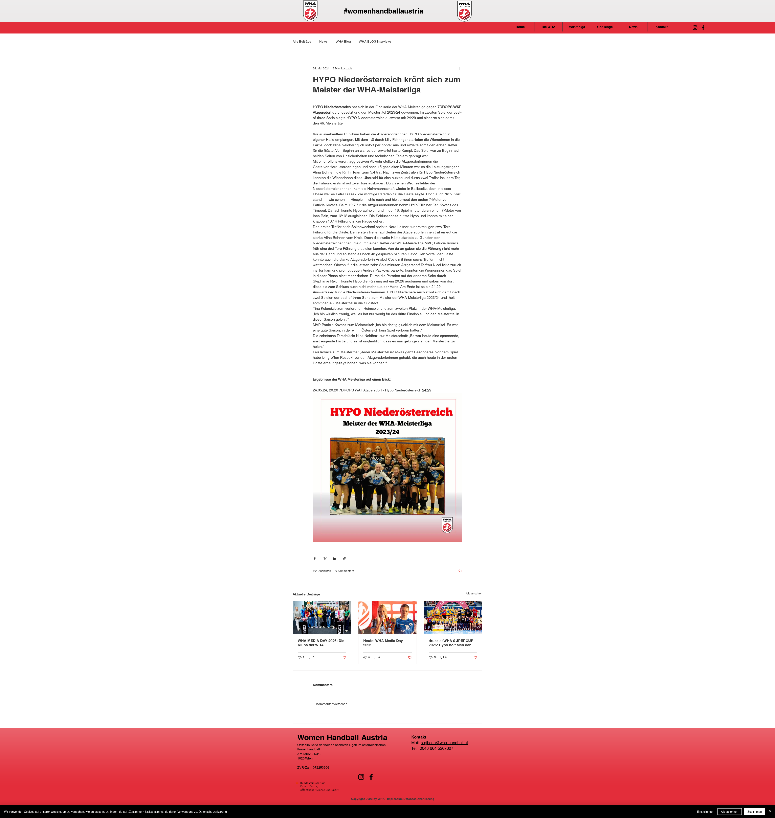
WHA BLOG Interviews (375, 41)
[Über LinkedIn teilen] (334, 558)
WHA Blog (343, 41)
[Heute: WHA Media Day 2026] (387, 617)
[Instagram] (695, 28)
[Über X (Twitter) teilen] (325, 558)
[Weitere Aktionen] (459, 68)
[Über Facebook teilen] (315, 558)
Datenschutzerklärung (213, 812)
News (323, 41)
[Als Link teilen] (344, 558)
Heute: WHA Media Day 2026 (383, 643)
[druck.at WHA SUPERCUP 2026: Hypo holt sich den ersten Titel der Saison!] (453, 617)
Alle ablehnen (729, 812)
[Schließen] (770, 811)
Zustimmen (755, 812)
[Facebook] (703, 28)
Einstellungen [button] (705, 812)
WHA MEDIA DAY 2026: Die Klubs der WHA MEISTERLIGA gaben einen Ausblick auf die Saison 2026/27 (321, 643)
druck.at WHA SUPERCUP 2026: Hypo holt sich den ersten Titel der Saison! (451, 643)
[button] (548, 26)
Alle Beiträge (302, 41)
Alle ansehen (474, 593)
